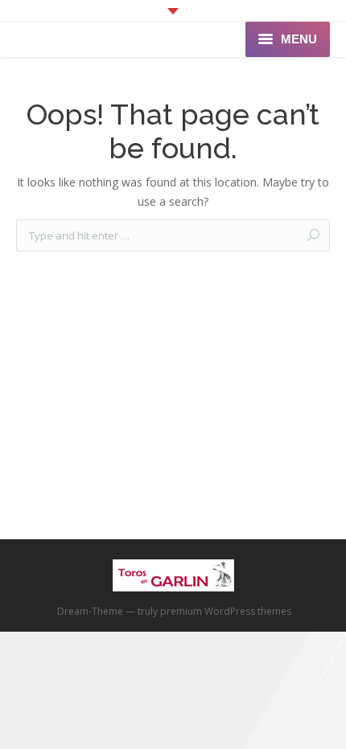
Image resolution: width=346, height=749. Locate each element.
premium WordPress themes (225, 611)
